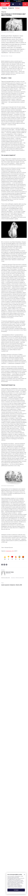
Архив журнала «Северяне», (8, 585)
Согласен (16, 890)
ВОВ (21, 585)
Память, (18, 585)
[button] (14, 230)
